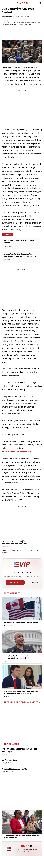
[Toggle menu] (4, 3)
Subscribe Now (32, 582)
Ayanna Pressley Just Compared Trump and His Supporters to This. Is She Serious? (21, 657)
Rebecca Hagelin (8, 16)
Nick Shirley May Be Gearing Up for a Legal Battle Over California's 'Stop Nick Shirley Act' (21, 692)
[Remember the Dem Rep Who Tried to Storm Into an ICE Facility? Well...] (22, 821)
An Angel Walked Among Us (14, 768)
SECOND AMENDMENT (31, 550)
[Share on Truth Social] (8, 542)
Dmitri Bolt (7, 696)
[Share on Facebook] (12, 542)
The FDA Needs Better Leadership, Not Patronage (19, 750)
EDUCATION (5, 550)
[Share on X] (3, 542)
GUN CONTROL (16, 550)
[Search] (40, 3)
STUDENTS (5, 553)
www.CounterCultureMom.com (17, 451)
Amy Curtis (7, 661)
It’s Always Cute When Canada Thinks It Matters (21, 622)
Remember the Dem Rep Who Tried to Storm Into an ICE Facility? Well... (22, 837)
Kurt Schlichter (8, 625)
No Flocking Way (9, 760)
